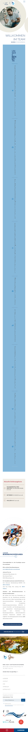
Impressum (6, 686)
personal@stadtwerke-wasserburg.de (11, 569)
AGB (4, 684)
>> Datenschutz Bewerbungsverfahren (12, 624)
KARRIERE (5, 678)
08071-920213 (6, 584)
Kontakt (5, 681)
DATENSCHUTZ (6, 689)
